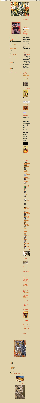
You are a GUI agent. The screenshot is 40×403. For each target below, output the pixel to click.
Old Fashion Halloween (26, 166)
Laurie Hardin (25, 194)
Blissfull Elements (26, 181)
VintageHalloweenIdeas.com (27, 163)
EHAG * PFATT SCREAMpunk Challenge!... (27, 246)
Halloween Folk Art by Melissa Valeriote (26, 190)
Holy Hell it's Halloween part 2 (28, 217)
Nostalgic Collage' (26, 224)
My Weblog (25, 228)
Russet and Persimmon (27, 225)
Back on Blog (25, 231)
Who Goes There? (28, 203)
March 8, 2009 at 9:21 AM (13, 48)
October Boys (25, 239)
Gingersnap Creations (26, 243)
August (12, 368)
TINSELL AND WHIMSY (26, 235)
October (12, 366)
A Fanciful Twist (25, 170)
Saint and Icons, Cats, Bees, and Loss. (28, 187)
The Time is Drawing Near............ (26, 229)
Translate (28, 29)
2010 (11, 363)
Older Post (21, 72)
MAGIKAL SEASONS (26, 173)
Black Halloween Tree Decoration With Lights (26, 164)
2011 (11, 362)
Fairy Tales (24, 286)
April (12, 371)
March (12, 372)
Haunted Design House (26, 216)
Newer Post (11, 72)
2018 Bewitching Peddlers (28, 195)
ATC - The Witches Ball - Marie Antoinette (17, 373)
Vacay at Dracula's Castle (28, 213)
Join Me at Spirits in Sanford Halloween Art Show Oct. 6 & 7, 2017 (28, 208)
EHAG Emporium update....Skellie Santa (28, 178)
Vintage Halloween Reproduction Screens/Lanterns (25, 268)
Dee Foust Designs (25, 277)
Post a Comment (11, 71)
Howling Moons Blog (26, 177)
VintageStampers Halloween (26, 233)
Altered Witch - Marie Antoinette (15, 37)
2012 (11, 361)
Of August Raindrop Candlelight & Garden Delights (26, 171)
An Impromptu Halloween (26, 281)
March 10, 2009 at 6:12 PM (13, 54)
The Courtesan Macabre (26, 212)
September (12, 367)
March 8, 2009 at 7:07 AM (13, 44)
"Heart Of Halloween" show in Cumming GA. (28, 182)
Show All (29, 249)
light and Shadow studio (26, 220)
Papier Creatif (11, 62)
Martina (11, 68)
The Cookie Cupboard (25, 297)
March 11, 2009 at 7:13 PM (13, 57)
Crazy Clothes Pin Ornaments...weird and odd (28, 174)
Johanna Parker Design (26, 198)
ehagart (25, 245)
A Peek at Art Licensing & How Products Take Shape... (28, 200)
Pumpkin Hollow (26, 202)
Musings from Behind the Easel (26, 185)
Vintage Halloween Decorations (26, 326)
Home (16, 72)
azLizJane (11, 40)
